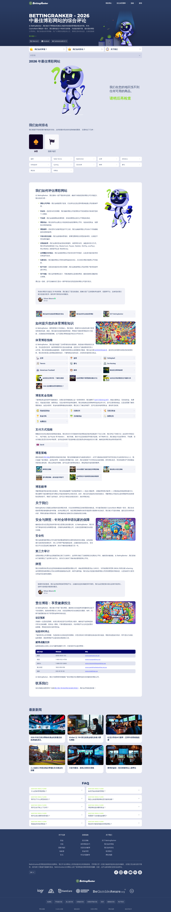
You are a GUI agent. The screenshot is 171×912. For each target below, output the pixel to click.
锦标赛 (61, 851)
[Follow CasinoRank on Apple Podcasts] (140, 872)
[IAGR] (40, 891)
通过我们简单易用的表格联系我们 (66, 688)
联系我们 (109, 851)
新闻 (140, 3)
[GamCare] (65, 891)
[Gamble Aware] (109, 891)
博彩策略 (46, 457)
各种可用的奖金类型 (101, 400)
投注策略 (85, 840)
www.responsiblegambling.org (95, 663)
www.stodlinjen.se (91, 671)
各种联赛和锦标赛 (100, 350)
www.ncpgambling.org (92, 659)
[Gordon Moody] (82, 891)
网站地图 (109, 855)
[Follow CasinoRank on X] (126, 872)
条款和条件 (128, 909)
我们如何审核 (109, 844)
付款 (61, 844)
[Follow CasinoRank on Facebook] (116, 872)
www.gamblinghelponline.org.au (96, 667)
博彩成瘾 (42, 909)
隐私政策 (77, 909)
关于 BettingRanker (109, 840)
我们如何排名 (109, 847)
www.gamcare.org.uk (92, 655)
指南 (132, 3)
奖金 (61, 840)
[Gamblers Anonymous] (51, 891)
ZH (31, 872)
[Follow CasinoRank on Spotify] (135, 872)
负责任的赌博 (85, 847)
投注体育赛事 (121, 3)
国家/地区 (61, 847)
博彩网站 (109, 3)
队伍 (61, 855)
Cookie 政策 (59, 909)
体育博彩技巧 (85, 844)
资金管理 (85, 851)
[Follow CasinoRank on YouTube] (130, 872)
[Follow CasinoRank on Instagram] (121, 872)
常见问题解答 (85, 855)
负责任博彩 (94, 909)
